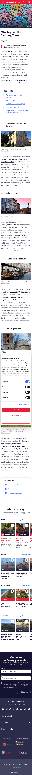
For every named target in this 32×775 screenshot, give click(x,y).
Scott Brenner (6, 284)
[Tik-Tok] (14, 710)
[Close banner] (29, 352)
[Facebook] (3, 710)
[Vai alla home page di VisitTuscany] (12, 2)
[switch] (27, 387)
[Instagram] (10, 710)
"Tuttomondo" (7, 162)
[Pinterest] (17, 710)
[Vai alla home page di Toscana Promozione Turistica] (24, 752)
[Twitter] (7, 710)
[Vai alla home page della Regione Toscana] (7, 744)
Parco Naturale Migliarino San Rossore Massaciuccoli (13, 431)
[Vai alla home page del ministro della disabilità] (21, 741)
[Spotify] (29, 710)
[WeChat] (25, 710)
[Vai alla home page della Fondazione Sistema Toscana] (9, 752)
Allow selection (16, 415)
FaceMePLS (5, 151)
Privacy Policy (22, 682)
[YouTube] (21, 710)
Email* (3, 675)
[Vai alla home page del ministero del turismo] (21, 744)
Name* (3, 668)
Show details (23, 404)
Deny (16, 421)
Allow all (16, 410)
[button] (16, 716)
